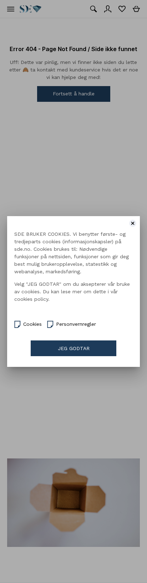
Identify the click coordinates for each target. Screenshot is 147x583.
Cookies (32, 324)
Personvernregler (76, 324)
